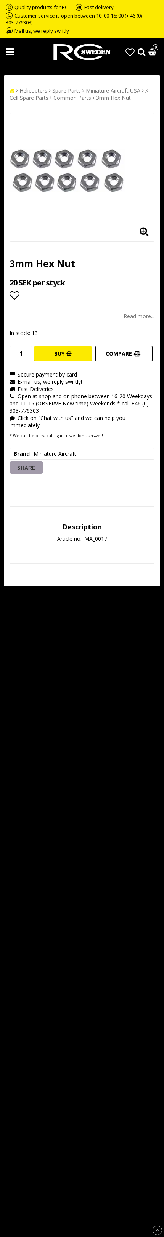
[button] (130, 52)
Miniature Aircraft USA (113, 90)
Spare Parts (66, 90)
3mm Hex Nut (113, 97)
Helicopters (33, 90)
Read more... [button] (139, 316)
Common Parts (72, 97)
